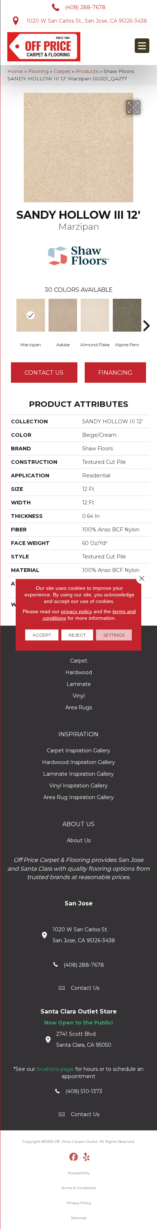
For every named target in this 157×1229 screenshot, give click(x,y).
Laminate (78, 684)
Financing (115, 372)
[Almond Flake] (95, 315)
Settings (114, 634)
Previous (10, 314)
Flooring (38, 71)
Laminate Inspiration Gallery (78, 774)
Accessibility (78, 1173)
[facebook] (74, 1157)
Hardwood (78, 672)
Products (87, 71)
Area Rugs (78, 707)
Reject (77, 634)
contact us (85, 988)
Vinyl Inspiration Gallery (78, 785)
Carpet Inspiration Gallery (78, 750)
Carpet (62, 71)
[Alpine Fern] (127, 315)
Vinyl (79, 695)
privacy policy (76, 611)
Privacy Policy (78, 1203)
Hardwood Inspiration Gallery (78, 762)
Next (146, 314)
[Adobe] (63, 315)
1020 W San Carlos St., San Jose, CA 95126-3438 (87, 21)
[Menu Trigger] (142, 45)
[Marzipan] (31, 315)
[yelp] (86, 1157)
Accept (41, 634)
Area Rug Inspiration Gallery (78, 797)
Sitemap (79, 1217)
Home (15, 71)
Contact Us (44, 372)
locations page (55, 1069)
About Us (79, 840)
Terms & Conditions (78, 1188)
